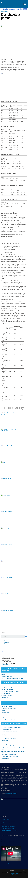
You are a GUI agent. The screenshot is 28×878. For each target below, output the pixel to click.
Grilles (3, 674)
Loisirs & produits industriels (8, 719)
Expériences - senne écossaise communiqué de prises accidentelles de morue (13, 737)
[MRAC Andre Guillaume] (14, 617)
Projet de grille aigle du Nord (8, 744)
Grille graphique (5, 758)
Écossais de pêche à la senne (8, 708)
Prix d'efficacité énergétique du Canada (11, 727)
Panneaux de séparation (7, 676)
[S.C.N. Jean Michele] (14, 584)
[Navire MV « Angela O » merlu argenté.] (14, 453)
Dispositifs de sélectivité (7, 714)
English (6, 640)
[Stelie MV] (14, 469)
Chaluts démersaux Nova (7, 687)
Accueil (2, 11)
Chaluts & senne (5, 819)
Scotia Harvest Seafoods (7, 828)
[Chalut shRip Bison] (14, 518)
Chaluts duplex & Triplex (7, 689)
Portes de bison (5, 697)
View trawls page (5, 863)
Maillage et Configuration (7, 841)
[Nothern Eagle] (14, 535)
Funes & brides (5, 712)
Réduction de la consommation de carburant (12, 678)
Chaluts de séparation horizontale (9, 731)
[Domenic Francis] (14, 486)
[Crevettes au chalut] (14, 551)
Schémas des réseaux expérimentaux (10, 756)
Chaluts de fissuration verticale (9, 733)
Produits (6, 11)
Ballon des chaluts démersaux (8, 685)
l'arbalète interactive (14, 873)
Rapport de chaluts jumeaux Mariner (10, 699)
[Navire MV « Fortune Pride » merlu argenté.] (14, 420)
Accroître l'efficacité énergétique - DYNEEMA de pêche (13, 752)
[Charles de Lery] (14, 502)
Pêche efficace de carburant (8, 821)
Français (6, 642)
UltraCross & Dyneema (7, 716)
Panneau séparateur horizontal (9, 830)
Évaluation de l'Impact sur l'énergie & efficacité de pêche (13, 748)
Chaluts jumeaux (5, 693)
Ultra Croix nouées (6, 729)
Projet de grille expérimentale (8, 754)
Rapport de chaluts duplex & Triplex (10, 691)
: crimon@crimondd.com (11, 793)
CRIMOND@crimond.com (7, 664)
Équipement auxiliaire (6, 717)
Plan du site (14, 874)
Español (6, 644)
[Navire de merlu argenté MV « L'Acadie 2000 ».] (14, 436)
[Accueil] (3, 3)
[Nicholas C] (14, 601)
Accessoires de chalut (6, 695)
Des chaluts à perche (6, 706)
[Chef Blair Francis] (14, 568)
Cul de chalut (4, 740)
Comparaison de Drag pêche (8, 745)
